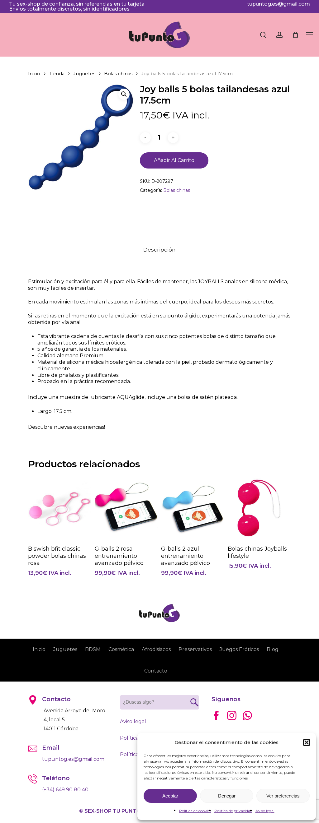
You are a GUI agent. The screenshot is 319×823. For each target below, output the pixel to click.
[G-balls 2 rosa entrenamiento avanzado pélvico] (126, 508)
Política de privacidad (233, 810)
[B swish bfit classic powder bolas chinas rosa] (59, 508)
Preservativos (195, 649)
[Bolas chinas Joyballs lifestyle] (259, 508)
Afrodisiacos (156, 649)
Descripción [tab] (159, 250)
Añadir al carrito (174, 160)
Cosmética (121, 649)
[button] (306, 742)
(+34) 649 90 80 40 (65, 790)
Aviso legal (264, 810)
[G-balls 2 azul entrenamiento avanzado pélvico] (192, 508)
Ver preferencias (283, 795)
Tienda (56, 73)
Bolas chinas (118, 73)
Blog (273, 649)
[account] (279, 35)
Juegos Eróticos (239, 649)
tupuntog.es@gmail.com (278, 4)
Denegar (227, 795)
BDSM (93, 649)
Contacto (155, 671)
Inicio (34, 73)
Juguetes (84, 73)
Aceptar (170, 795)
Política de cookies (195, 810)
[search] (263, 35)
